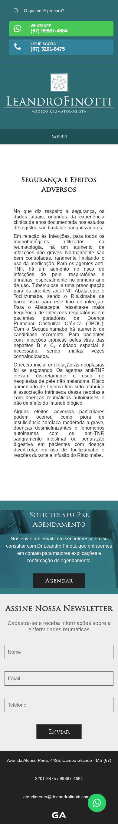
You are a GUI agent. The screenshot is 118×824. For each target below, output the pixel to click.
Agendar (59, 580)
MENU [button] (59, 137)
